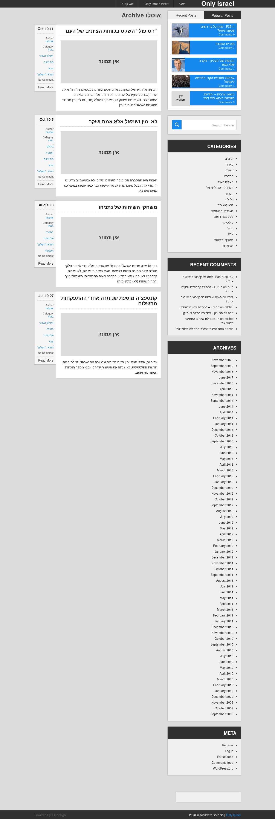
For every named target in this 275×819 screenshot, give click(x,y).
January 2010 (224, 691)
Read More (45, 87)
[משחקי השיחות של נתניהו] (109, 238)
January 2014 (224, 424)
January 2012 (224, 551)
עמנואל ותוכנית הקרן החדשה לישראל (215, 79)
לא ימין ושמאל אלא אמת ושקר (123, 121)
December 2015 (222, 383)
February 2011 (223, 615)
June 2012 (226, 522)
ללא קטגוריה (225, 205)
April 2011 (226, 603)
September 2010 (222, 644)
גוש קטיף (127, 4)
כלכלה (50, 328)
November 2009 (222, 702)
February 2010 (223, 685)
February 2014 (223, 418)
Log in (229, 751)
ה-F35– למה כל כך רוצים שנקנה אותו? (218, 28)
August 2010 (224, 650)
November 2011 (222, 563)
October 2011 (224, 569)
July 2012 (226, 516)
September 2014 (222, 400)
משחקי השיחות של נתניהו (128, 206)
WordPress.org (223, 768)
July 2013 (226, 447)
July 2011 (226, 586)
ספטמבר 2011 (223, 216)
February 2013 (223, 476)
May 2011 (226, 598)
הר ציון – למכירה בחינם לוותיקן (199, 307)
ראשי (182, 4)
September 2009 (222, 714)
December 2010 (222, 627)
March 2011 (225, 609)
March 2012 (225, 540)
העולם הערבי (46, 55)
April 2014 (226, 412)
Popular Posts (222, 15)
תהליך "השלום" (45, 74)
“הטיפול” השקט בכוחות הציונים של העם (111, 30)
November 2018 (222, 371)
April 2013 (226, 464)
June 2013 (226, 453)
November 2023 (222, 360)
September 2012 (222, 505)
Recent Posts (186, 15)
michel (49, 41)
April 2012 (226, 534)
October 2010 (224, 638)
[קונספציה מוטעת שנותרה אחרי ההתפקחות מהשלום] (109, 334)
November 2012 (222, 493)
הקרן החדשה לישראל (219, 187)
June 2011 (226, 592)
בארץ (50, 49)
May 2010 (226, 667)
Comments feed (222, 762)
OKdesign (59, 815)
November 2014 (222, 395)
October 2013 (224, 435)
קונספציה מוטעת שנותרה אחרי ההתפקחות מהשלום (109, 300)
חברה (229, 193)
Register (227, 745)
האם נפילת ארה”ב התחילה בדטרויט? (200, 329)
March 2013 (225, 470)
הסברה (49, 152)
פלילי (230, 228)
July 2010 (226, 656)
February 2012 (223, 545)
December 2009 (222, 696)
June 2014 (226, 406)
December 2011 (222, 557)
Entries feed (225, 757)
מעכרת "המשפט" (222, 211)
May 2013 (226, 458)
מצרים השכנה (225, 43)
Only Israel (233, 815)
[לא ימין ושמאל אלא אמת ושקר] (109, 152)
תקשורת (49, 250)
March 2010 (225, 679)
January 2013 (224, 482)
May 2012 (226, 528)
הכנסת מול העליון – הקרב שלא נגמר (217, 62)
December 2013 (222, 429)
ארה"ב (229, 158)
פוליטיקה (48, 61)
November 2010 (222, 632)
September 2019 (222, 365)
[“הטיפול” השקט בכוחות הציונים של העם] (109, 61)
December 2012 (222, 487)
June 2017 (226, 377)
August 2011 (224, 580)
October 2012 (224, 499)
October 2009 (224, 708)
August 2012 (224, 511)
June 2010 (226, 661)
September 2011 (222, 574)
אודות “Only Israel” (156, 4)
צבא (51, 68)
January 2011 (224, 621)
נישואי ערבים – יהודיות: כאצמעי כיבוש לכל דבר (219, 96)
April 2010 (226, 673)
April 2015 (226, 389)
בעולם (50, 146)
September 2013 (222, 441)
